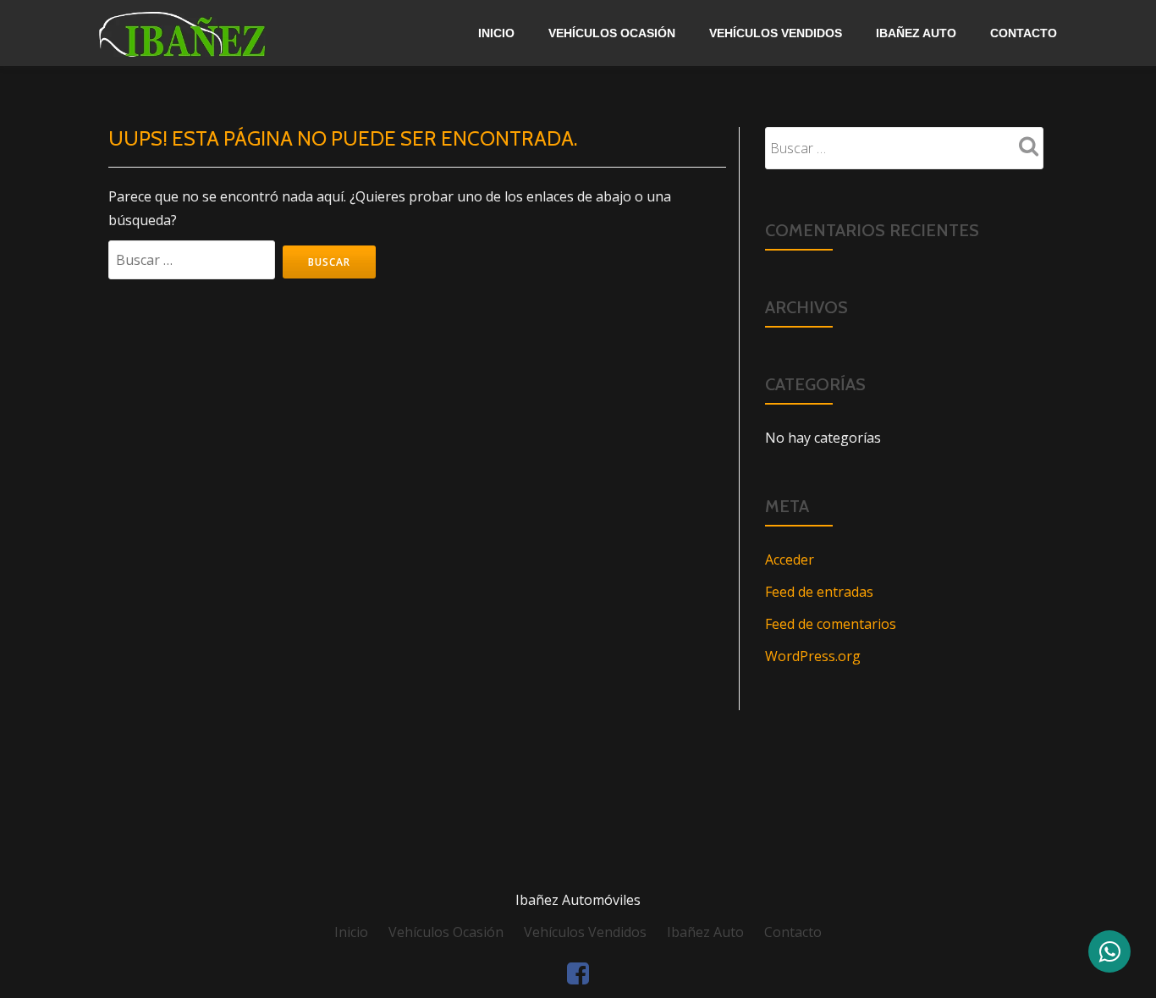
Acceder (789, 559)
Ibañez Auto (916, 33)
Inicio (496, 33)
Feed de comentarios (830, 624)
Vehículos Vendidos (775, 33)
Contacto (1023, 33)
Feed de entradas (819, 591)
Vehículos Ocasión (611, 33)
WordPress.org (813, 656)
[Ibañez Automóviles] (223, 33)
